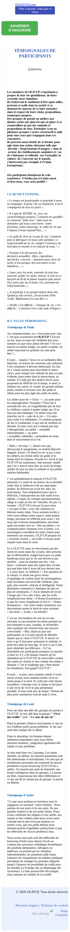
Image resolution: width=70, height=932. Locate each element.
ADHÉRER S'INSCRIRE (19, 28)
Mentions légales (26, 905)
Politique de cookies (55, 905)
